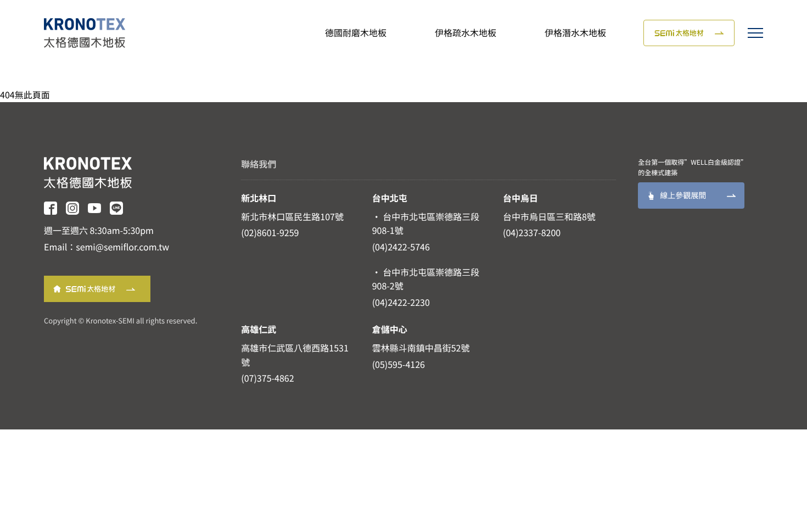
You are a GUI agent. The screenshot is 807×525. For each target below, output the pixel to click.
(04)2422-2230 (401, 302)
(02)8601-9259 (270, 232)
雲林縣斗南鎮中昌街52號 (421, 347)
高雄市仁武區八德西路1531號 (295, 354)
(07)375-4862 (267, 377)
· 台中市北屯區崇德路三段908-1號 (426, 223)
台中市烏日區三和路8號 (549, 216)
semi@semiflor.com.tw (122, 246)
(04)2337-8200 (532, 232)
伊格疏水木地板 (465, 32)
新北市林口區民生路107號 (292, 216)
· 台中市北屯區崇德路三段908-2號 (426, 279)
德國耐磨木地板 (355, 32)
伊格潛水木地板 (575, 32)
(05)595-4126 (398, 364)
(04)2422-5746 (401, 246)
